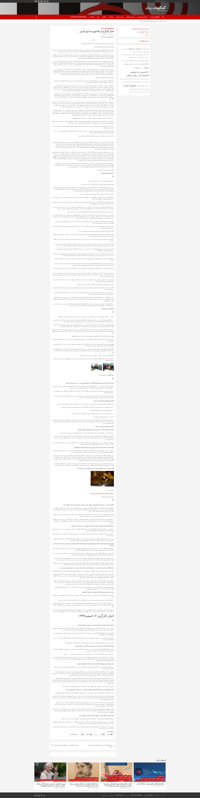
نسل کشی (124, 81)
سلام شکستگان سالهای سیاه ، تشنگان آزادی (150, 784)
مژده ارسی (129, 81)
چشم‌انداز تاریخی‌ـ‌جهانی (134, 89)
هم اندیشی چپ (140, 86)
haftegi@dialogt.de (144, 41)
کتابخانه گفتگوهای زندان (143, 32)
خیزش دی (123, 60)
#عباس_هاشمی (146, 52)
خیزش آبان (127, 60)
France (142, 29)
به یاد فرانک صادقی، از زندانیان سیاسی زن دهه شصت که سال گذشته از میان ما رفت (84, 785)
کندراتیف (134, 91)
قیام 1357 (141, 79)
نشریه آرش (147, 85)
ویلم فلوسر (147, 89)
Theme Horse (118, 795)
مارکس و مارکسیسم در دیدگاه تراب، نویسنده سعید (66, 745)
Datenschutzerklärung (78, 17)
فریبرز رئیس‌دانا (146, 79)
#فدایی (141, 52)
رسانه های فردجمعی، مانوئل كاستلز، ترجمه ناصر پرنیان (100, 745)
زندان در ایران (119, 17)
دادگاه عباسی (145, 64)
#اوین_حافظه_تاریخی (145, 48)
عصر (142, 67)
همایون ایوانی (129, 85)
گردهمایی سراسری (142, 17)
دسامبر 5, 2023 (127, 787)
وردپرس (104, 795)
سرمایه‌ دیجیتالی (128, 64)
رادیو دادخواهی (161, 776)
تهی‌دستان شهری (145, 60)
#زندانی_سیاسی (125, 48)
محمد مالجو (122, 79)
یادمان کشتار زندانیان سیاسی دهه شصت (144, 780)
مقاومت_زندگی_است (145, 81)
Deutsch (138, 29)
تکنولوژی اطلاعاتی (137, 60)
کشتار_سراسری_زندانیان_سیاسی (143, 91)
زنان (98, 17)
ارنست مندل (146, 57)
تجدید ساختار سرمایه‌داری (132, 57)
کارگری (104, 17)
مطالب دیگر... (160, 760)
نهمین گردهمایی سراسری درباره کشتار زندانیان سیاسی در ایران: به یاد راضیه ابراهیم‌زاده (50, 785)
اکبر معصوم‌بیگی (141, 57)
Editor (104, 34)
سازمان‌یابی (136, 64)
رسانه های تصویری (120, 776)
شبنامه (147, 34)
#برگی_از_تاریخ (135, 49)
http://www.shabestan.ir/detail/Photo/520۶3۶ (102, 493)
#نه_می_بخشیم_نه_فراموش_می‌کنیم (142, 54)
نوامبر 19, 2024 (160, 786)
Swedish (147, 29)
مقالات (92, 17)
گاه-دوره (131, 91)
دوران (139, 64)
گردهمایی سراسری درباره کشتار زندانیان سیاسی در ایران (152, 778)
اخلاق (123, 54)
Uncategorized (109, 28)
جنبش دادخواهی (130, 17)
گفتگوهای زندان (155, 8)
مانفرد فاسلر (136, 79)
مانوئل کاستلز (130, 79)
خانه (163, 17)
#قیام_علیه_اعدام (136, 52)
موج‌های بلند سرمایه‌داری (136, 81)
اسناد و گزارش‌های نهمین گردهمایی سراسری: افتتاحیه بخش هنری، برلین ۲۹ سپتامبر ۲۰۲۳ (117, 785)
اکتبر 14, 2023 (95, 787)
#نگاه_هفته (133, 54)
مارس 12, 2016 (110, 34)
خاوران (131, 60)
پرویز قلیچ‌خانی (141, 89)
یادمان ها (111, 17)
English (134, 29)
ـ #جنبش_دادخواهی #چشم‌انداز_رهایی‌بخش (138, 74)
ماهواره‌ (126, 79)
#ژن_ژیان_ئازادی (127, 54)
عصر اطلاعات (137, 68)
